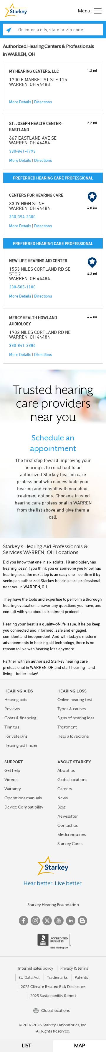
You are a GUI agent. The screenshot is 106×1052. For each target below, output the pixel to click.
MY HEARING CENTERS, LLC (34, 70)
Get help (12, 770)
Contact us (67, 825)
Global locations (72, 779)
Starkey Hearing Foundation (53, 904)
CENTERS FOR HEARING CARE (36, 194)
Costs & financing (20, 718)
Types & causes (71, 708)
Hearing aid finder (20, 745)
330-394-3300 (22, 216)
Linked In (70, 920)
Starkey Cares (69, 843)
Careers (64, 788)
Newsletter (67, 816)
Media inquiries (71, 834)
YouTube (59, 920)
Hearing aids (15, 699)
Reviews (12, 708)
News (62, 797)
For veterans (15, 736)
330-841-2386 (22, 345)
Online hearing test (74, 699)
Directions (43, 101)
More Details (20, 101)
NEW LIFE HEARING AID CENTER (38, 260)
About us (66, 770)
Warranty (12, 788)
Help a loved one (73, 736)
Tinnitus (11, 727)
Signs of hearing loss (75, 718)
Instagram (35, 920)
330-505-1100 (22, 286)
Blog (61, 807)
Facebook (23, 920)
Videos (10, 779)
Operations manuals (23, 797)
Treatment (67, 727)
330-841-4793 (22, 150)
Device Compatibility (23, 807)
